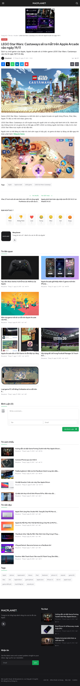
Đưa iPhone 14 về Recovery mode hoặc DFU (67, 627)
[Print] (72, 64)
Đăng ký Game (19, 134)
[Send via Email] (26, 64)
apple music (67, 580)
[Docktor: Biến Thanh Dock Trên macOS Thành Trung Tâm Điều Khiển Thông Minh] (7, 559)
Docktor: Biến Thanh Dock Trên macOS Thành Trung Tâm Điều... (37, 556)
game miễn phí (7, 584)
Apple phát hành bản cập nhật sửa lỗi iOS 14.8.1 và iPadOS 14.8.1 (58, 200)
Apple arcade (18, 184)
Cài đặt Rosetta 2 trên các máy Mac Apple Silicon (32, 482)
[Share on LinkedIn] (17, 64)
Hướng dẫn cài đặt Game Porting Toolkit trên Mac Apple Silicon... (38, 448)
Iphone (12, 575)
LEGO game (28, 184)
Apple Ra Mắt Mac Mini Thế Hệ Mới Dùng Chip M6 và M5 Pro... (36, 523)
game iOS (71, 575)
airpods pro (30, 584)
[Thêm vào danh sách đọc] (77, 64)
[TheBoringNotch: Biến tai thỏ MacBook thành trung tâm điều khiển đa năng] (7, 474)
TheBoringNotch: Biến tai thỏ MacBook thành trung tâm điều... (37, 471)
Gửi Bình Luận (69, 429)
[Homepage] (40, 3)
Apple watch (21, 575)
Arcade (16, 35)
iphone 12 (54, 575)
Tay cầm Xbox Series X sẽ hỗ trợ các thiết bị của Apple (18, 282)
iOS (10, 580)
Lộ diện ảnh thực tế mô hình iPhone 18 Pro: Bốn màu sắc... (35, 493)
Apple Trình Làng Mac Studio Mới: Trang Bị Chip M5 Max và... (36, 511)
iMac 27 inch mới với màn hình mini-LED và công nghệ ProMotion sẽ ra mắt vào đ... (20, 200)
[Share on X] (8, 64)
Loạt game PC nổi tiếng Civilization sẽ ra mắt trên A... (19, 390)
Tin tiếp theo (45, 196)
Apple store (40, 580)
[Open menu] (3, 3)
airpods (63, 575)
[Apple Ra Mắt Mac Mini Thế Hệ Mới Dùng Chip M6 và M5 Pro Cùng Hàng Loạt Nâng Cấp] (7, 526)
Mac (4, 580)
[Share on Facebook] (3, 64)
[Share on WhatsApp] (12, 64)
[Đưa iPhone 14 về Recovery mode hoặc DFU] (47, 629)
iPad (37, 575)
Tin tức (10, 35)
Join (35, 663)
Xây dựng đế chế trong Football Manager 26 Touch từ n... (59, 354)
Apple (10, 184)
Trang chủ (4, 35)
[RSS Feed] (14, 240)
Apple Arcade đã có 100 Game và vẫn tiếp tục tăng (20, 353)
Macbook (45, 575)
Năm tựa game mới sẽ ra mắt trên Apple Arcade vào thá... (18, 318)
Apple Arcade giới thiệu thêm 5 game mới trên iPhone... (58, 282)
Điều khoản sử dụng (56, 680)
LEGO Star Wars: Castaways (43, 184)
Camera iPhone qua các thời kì (26, 460)
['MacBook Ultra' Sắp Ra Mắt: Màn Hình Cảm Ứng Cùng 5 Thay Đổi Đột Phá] (7, 537)
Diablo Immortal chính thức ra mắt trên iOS (65, 639)
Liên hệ (46, 680)
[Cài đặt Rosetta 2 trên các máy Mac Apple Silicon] (7, 485)
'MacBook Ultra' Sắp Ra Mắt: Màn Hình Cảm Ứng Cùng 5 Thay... (37, 534)
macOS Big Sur (19, 584)
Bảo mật (68, 680)
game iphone (29, 580)
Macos (30, 575)
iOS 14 (58, 580)
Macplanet (16, 232)
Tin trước (35, 196)
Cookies (74, 680)
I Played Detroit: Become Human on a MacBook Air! (33, 545)
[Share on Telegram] (22, 64)
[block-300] (40, 20)
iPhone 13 (50, 580)
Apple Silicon (18, 580)
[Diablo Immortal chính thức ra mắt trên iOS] (47, 641)
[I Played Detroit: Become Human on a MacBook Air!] (7, 548)
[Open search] (77, 3)
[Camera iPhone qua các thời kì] (7, 463)
